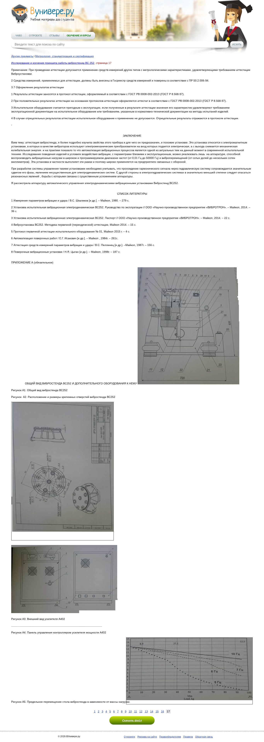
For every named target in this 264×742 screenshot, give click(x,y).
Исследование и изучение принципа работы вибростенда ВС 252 (52, 62)
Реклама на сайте (147, 736)
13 (146, 711)
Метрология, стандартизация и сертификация (64, 56)
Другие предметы (22, 56)
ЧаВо (18, 35)
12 (140, 711)
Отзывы (54, 35)
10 (130, 711)
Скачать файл (132, 720)
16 (162, 711)
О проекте (35, 35)
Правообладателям (170, 736)
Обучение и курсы (79, 35)
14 (151, 711)
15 (157, 711)
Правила (188, 736)
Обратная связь (204, 736)
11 (135, 711)
